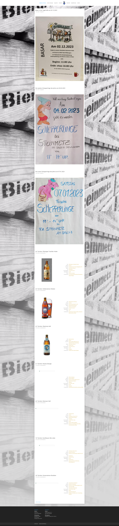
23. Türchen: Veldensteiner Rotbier (45, 289)
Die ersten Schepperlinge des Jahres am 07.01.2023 (49, 171)
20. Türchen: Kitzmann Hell (43, 401)
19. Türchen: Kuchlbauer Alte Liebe (45, 438)
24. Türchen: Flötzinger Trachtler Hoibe (46, 251)
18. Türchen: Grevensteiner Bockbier (45, 475)
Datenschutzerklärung (42, 523)
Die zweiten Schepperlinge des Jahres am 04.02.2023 (50, 88)
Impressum (36, 523)
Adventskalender (43, 253)
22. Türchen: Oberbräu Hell (43, 326)
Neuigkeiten (42, 11)
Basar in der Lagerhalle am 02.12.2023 (46, 10)
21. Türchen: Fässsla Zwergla (43, 364)
